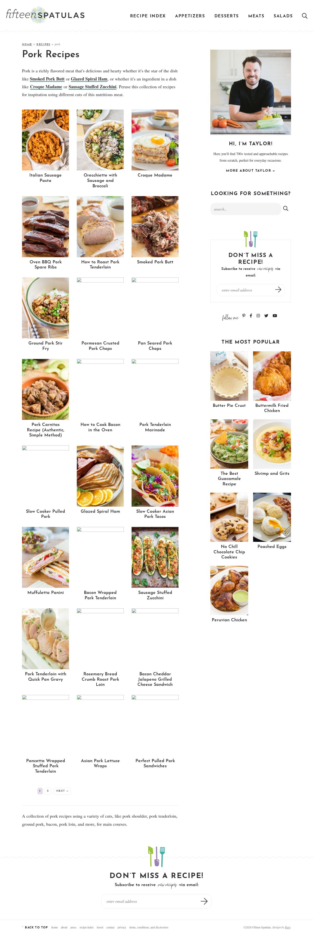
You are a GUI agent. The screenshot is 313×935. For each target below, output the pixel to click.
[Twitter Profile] (267, 316)
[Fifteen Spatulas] (45, 15)
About (64, 927)
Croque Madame (46, 86)
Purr (287, 927)
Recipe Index (148, 16)
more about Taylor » (250, 171)
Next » (62, 791)
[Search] (305, 16)
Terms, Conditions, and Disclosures (148, 927)
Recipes (43, 44)
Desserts (226, 16)
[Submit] (286, 209)
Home (27, 44)
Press (73, 927)
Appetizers (190, 16)
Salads (283, 16)
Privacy (122, 927)
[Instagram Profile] (259, 316)
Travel (100, 927)
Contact (110, 927)
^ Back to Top (35, 927)
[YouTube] (275, 316)
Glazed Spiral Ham (89, 79)
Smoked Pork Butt (47, 79)
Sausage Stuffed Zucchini (92, 86)
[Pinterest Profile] (244, 316)
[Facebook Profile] (251, 316)
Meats (256, 16)
